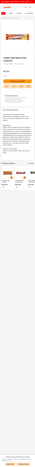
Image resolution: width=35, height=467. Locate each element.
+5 (14, 86)
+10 (21, 86)
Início (2, 18)
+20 (28, 86)
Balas (11, 13)
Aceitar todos (10, 464)
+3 (6, 86)
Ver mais (31, 163)
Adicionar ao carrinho (17, 81)
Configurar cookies (23, 464)
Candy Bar (7, 18)
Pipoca (19, 13)
